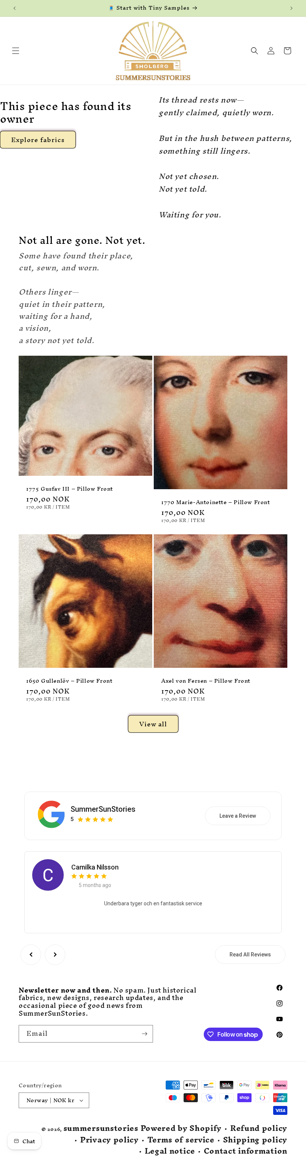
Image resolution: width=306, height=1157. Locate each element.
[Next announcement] (291, 8)
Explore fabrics (38, 139)
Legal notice (170, 1151)
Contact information (245, 1151)
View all (153, 724)
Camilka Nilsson (95, 867)
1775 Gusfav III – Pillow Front (69, 489)
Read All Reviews (250, 955)
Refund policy (258, 1128)
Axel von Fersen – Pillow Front (205, 681)
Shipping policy (255, 1140)
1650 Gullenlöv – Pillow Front (69, 681)
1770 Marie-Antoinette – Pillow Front (215, 502)
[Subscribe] (144, 1034)
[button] (15, 51)
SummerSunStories (103, 809)
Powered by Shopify (181, 1128)
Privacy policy (109, 1140)
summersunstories (100, 1128)
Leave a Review (237, 816)
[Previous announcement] (14, 8)
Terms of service (181, 1140)
